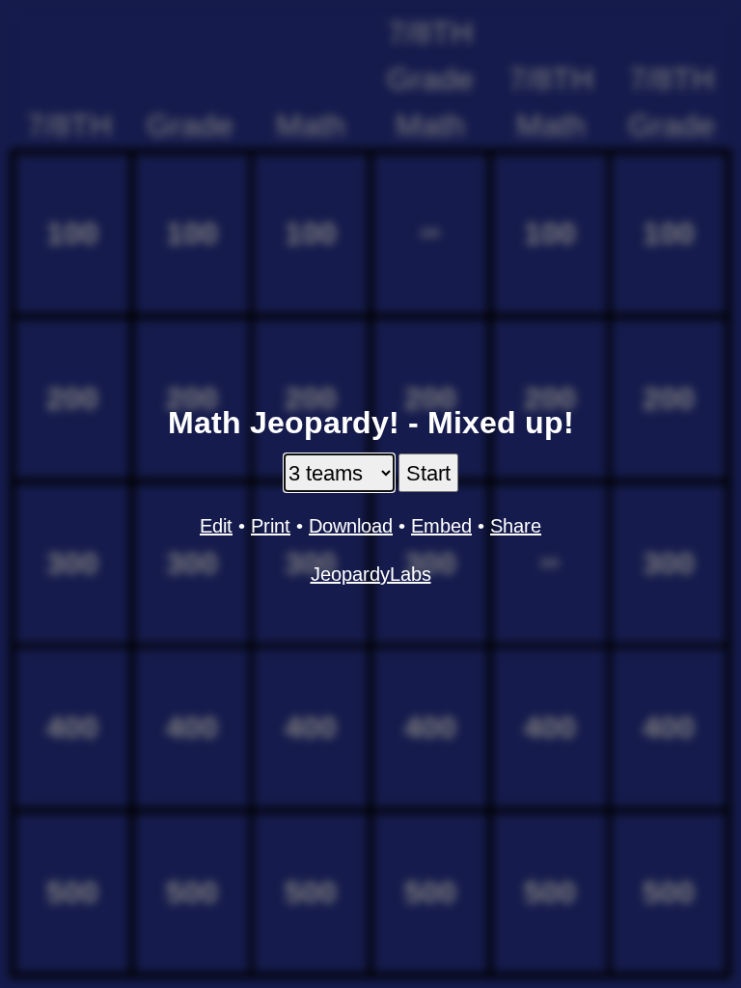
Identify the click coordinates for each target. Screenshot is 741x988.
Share (515, 525)
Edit (216, 525)
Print (270, 525)
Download (351, 525)
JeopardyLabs (371, 574)
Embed (441, 525)
